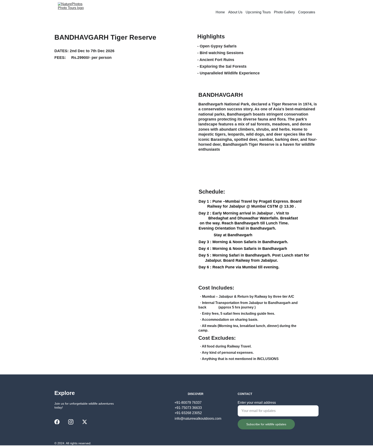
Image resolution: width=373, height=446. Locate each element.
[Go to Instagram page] (70, 421)
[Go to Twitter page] (84, 421)
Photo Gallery (284, 12)
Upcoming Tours (258, 12)
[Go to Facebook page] (57, 421)
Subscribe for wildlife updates (266, 424)
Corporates (306, 12)
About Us (235, 12)
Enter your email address (257, 402)
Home (220, 12)
